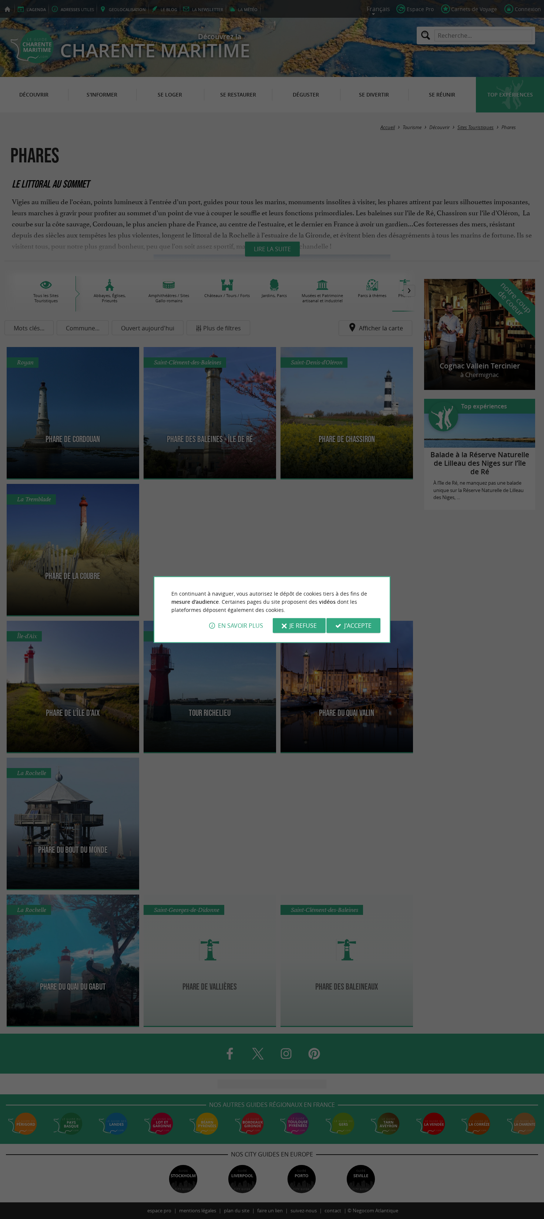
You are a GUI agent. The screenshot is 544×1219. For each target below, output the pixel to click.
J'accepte (358, 626)
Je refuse (303, 626)
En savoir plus (240, 626)
